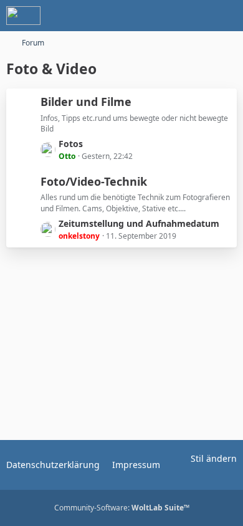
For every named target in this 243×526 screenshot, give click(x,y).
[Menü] (226, 15)
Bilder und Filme (85, 101)
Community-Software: (121, 507)
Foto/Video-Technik (93, 181)
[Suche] (164, 15)
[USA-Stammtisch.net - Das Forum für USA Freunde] (23, 15)
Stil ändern (214, 458)
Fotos (71, 144)
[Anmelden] (195, 15)
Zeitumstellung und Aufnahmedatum (139, 223)
